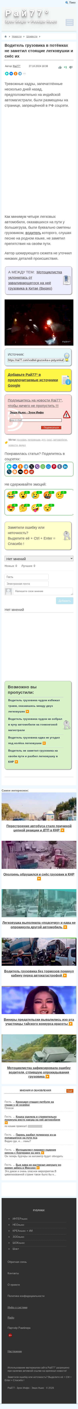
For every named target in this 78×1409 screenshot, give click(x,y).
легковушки (34, 439)
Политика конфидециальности (26, 1295)
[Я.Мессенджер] (7, 73)
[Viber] (37, 466)
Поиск (72, 2)
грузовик (21, 439)
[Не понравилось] (71, 67)
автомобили (60, 439)
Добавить (65, 600)
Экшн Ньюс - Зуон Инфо (27, 412)
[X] (31, 466)
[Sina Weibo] (31, 471)
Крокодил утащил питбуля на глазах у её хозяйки (29, 1103)
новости (13, 445)
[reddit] (26, 471)
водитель (33, 233)
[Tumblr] (59, 466)
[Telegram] (20, 73)
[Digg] (20, 471)
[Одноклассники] (15, 73)
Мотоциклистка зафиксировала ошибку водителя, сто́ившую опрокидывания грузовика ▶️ (39, 1072)
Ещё (69, 1090)
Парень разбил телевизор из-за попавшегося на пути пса (30, 1136)
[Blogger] (14, 471)
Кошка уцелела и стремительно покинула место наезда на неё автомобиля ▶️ (32, 1119)
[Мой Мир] (48, 466)
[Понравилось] (60, 67)
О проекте (14, 1284)
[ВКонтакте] (11, 73)
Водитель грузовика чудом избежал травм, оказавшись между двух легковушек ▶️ (34, 706)
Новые (9, 565)
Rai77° (17, 66)
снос (49, 439)
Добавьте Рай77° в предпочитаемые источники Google (33, 380)
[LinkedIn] (65, 466)
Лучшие (26, 565)
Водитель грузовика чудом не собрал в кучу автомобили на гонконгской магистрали (35, 724)
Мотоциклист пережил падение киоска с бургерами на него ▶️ (30, 1151)
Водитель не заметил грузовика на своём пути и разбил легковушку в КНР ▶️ (33, 756)
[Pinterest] (54, 466)
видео (22, 445)
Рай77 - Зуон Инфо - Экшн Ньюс (26, 1388)
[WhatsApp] (42, 466)
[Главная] (5, 36)
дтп (44, 439)
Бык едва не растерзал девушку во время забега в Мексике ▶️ (33, 1166)
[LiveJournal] (9, 471)
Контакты (13, 1273)
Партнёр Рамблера (19, 1327)
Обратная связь (17, 1261)
